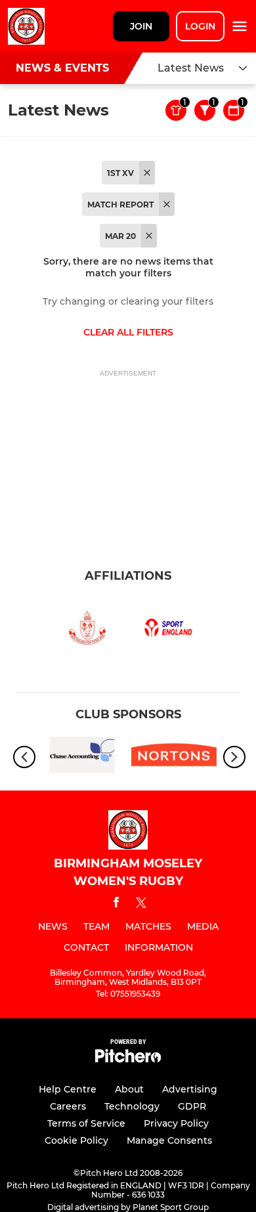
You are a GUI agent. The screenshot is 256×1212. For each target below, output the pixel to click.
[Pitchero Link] (128, 1059)
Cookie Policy (76, 1140)
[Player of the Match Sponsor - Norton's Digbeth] (174, 757)
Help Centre (67, 1089)
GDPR (192, 1106)
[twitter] (141, 905)
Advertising (189, 1089)
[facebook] (116, 904)
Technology (132, 1106)
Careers (68, 1106)
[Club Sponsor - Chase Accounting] (82, 757)
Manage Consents (169, 1140)
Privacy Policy (176, 1123)
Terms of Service (86, 1123)
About (129, 1089)
